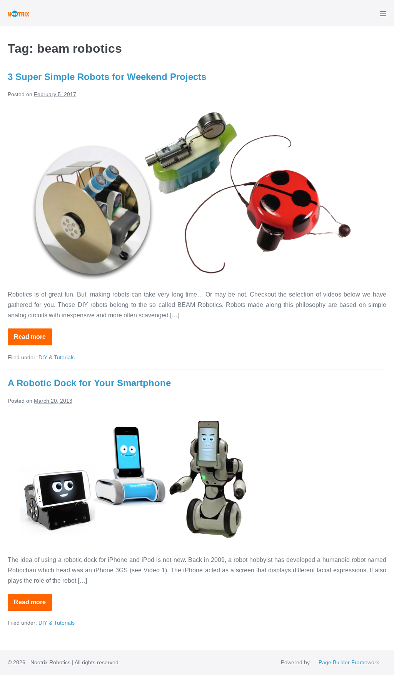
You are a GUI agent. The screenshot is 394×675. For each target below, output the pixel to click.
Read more (33, 339)
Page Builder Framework (349, 662)
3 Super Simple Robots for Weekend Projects (107, 77)
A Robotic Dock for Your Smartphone (89, 383)
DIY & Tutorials (56, 357)
